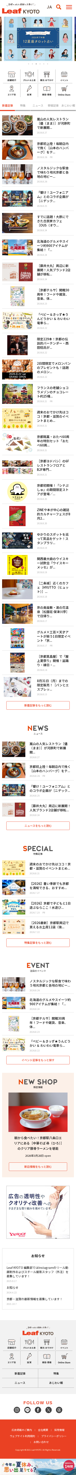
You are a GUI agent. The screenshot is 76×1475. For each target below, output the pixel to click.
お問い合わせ (41, 1442)
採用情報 (59, 1430)
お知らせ (12, 1287)
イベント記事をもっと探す (38, 1060)
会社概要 (43, 1430)
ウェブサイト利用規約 (22, 1436)
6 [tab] (47, 63)
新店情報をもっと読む (38, 1167)
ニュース (38, 105)
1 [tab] (28, 63)
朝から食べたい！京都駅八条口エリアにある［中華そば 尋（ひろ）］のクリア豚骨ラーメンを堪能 (38, 1143)
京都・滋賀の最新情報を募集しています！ (35, 1299)
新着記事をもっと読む (38, 705)
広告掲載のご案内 (22, 1430)
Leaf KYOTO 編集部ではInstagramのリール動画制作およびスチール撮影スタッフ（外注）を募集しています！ (38, 1271)
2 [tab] (32, 63)
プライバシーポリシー (53, 1436)
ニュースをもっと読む (38, 826)
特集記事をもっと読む (38, 943)
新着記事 (7, 105)
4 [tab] (40, 63)
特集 (23, 105)
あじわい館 (68, 105)
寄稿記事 (53, 105)
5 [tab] (43, 63)
